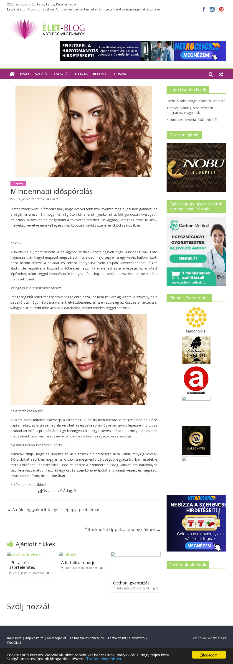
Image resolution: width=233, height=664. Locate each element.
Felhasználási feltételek (87, 638)
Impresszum (34, 638)
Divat (25, 74)
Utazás (81, 74)
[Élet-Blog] (47, 21)
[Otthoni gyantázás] (136, 554)
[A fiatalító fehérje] (68, 554)
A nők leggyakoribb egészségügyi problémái (53, 509)
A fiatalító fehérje (78, 562)
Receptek (101, 74)
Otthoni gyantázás (131, 583)
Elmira (54, 199)
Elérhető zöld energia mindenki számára (196, 101)
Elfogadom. (209, 655)
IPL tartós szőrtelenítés (22, 565)
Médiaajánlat (56, 638)
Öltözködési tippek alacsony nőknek (122, 529)
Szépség (41, 74)
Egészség (62, 74)
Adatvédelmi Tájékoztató (126, 638)
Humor (120, 74)
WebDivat (14, 642)
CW (223, 638)
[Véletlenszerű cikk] (221, 74)
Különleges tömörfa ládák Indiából (52, 7)
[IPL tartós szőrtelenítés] (25, 554)
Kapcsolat (14, 638)
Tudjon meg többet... (105, 658)
